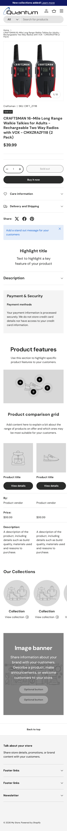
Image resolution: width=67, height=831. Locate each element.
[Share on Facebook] (24, 219)
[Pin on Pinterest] (32, 219)
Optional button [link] (33, 689)
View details (18, 485)
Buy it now (33, 179)
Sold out (45, 168)
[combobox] (33, 19)
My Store (15, 822)
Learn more (48, 2)
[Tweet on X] (17, 219)
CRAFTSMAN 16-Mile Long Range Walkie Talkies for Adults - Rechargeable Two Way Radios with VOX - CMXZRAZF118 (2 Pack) (31, 35)
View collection (14, 617)
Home (6, 30)
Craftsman (9, 106)
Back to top (33, 729)
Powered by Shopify (31, 822)
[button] (54, 11)
